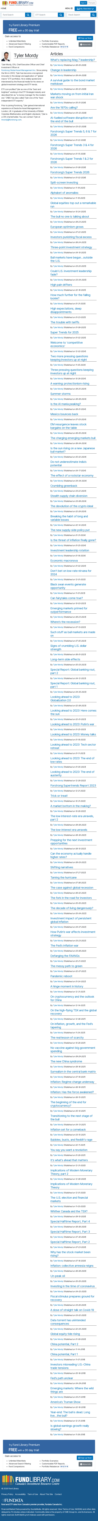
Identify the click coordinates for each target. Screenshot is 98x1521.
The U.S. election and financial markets (69, 1199)
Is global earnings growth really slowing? (69, 1427)
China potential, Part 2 (64, 1344)
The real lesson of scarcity (67, 1037)
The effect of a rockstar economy (71, 475)
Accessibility (20, 1494)
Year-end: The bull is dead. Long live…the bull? (70, 1414)
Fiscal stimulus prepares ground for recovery (72, 1298)
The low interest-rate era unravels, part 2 (72, 817)
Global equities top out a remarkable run (73, 204)
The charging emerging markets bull (72, 438)
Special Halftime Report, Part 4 (70, 1221)
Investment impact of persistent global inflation (70, 920)
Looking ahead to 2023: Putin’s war (72, 724)
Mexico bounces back (64, 414)
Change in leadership (63, 70)
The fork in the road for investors (71, 898)
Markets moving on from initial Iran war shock (72, 95)
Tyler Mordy (58, 65)
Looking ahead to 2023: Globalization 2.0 (65, 698)
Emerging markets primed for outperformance (68, 610)
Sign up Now (86, 38)
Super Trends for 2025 (64, 332)
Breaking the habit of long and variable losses (69, 518)
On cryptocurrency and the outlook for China (72, 998)
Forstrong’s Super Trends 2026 (69, 172)
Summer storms (60, 393)
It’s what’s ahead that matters (69, 1160)
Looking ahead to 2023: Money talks (73, 734)
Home (3, 8)
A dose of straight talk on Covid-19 (72, 1310)
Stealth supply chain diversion (68, 496)
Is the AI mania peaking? (65, 404)
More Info (86, 44)
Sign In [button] (83, 3)
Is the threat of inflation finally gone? (73, 540)
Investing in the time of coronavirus (72, 1286)
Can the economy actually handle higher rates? (70, 855)
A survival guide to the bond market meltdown (72, 82)
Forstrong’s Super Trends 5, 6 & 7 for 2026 (73, 133)
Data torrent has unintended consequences (68, 1322)
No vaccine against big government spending (72, 1049)
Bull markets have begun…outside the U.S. (71, 259)
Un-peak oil (57, 1276)
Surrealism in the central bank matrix (73, 1071)
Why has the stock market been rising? (70, 1254)
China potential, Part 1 (64, 1354)
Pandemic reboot (61, 976)
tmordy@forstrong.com (11, 120)
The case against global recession (71, 887)
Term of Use (32, 1494)
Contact (58, 1494)
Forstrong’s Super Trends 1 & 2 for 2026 (71, 160)
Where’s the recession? (65, 622)
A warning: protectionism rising (69, 383)
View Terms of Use (66, 1509)
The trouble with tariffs (64, 322)
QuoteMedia (36, 1509)
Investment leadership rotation (69, 550)
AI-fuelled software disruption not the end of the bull (71, 119)
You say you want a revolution (68, 1150)
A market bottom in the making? (70, 806)
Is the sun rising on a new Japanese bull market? (72, 450)
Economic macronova (64, 560)
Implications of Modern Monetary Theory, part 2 (71, 1172)
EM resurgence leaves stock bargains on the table (68, 426)
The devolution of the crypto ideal (71, 506)
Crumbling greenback (63, 485)
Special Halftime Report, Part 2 (70, 1242)
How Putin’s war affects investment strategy (72, 933)
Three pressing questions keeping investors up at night (71, 371)
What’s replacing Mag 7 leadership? (72, 60)
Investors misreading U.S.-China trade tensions (70, 1366)
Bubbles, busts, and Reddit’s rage (71, 1139)
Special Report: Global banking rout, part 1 (72, 685)
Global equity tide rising (65, 1334)
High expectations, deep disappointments (66, 310)
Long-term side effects (65, 659)
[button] (28, 15)
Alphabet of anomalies (64, 192)
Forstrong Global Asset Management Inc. (18, 70)
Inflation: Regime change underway (72, 1082)
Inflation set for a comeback (68, 1129)
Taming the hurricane (63, 877)
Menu (68, 8)
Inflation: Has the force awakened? (72, 1092)
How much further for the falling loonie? (70, 296)
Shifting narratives (61, 867)
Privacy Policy (7, 1494)
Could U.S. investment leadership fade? (71, 272)
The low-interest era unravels (68, 829)
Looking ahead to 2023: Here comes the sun (73, 712)
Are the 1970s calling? (64, 107)
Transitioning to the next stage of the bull (71, 1117)
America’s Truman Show (65, 1402)
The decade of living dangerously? (71, 908)
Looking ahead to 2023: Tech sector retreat (73, 746)
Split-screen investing (64, 182)
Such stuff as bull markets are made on (72, 633)
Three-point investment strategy (71, 247)
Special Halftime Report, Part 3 (70, 1231)
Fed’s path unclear (61, 1378)
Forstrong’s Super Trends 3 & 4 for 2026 (72, 146)
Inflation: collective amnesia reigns (71, 1265)
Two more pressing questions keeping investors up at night (69, 358)
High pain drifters (61, 284)
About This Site (46, 1494)
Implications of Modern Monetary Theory (71, 1185)
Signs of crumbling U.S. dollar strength (68, 647)
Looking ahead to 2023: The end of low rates (72, 760)
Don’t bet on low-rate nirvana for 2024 (70, 572)
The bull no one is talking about (69, 216)
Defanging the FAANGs (65, 956)
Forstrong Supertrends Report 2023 (73, 785)
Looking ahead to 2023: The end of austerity (72, 773)
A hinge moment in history (66, 986)
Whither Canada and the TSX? (68, 1211)
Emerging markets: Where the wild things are (72, 1390)
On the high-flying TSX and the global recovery (73, 1012)
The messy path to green (66, 966)
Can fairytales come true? (66, 598)
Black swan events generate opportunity (68, 586)
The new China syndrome (66, 1061)
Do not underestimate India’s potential (68, 463)
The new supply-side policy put (70, 530)
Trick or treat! (59, 795)
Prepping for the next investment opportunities (71, 841)
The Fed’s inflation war (64, 945)
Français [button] (92, 3)
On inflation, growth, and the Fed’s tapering (71, 1025)
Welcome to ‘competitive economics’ (66, 344)
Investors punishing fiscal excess (71, 237)
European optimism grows (67, 226)
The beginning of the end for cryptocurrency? (68, 1104)
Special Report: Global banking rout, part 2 (72, 671)
